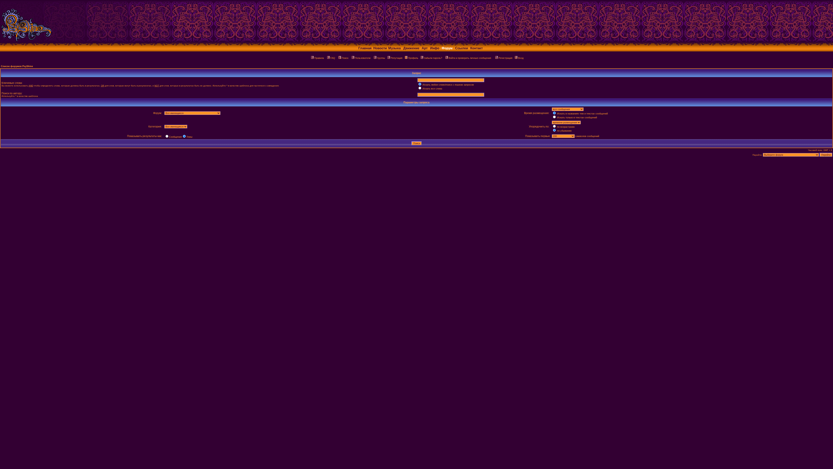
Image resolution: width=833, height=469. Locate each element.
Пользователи (363, 58)
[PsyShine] (86, 42)
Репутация (396, 58)
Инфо (434, 48)
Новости (380, 48)
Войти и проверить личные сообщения (470, 58)
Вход (520, 58)
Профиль (413, 58)
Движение (411, 48)
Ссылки (461, 48)
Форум (447, 48)
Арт (425, 48)
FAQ (332, 58)
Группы (381, 58)
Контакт (476, 48)
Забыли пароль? (433, 58)
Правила (319, 58)
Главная (365, 48)
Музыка (394, 48)
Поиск (345, 58)
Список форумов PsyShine (17, 66)
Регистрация (505, 58)
